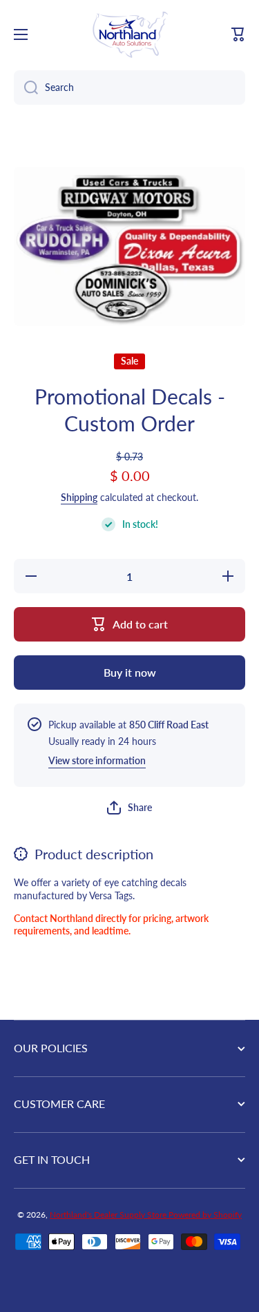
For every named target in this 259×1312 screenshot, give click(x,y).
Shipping (79, 497)
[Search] (26, 87)
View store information (97, 760)
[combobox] (129, 87)
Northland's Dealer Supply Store (109, 1214)
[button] (238, 34)
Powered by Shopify (205, 1214)
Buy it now (130, 672)
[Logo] (129, 34)
